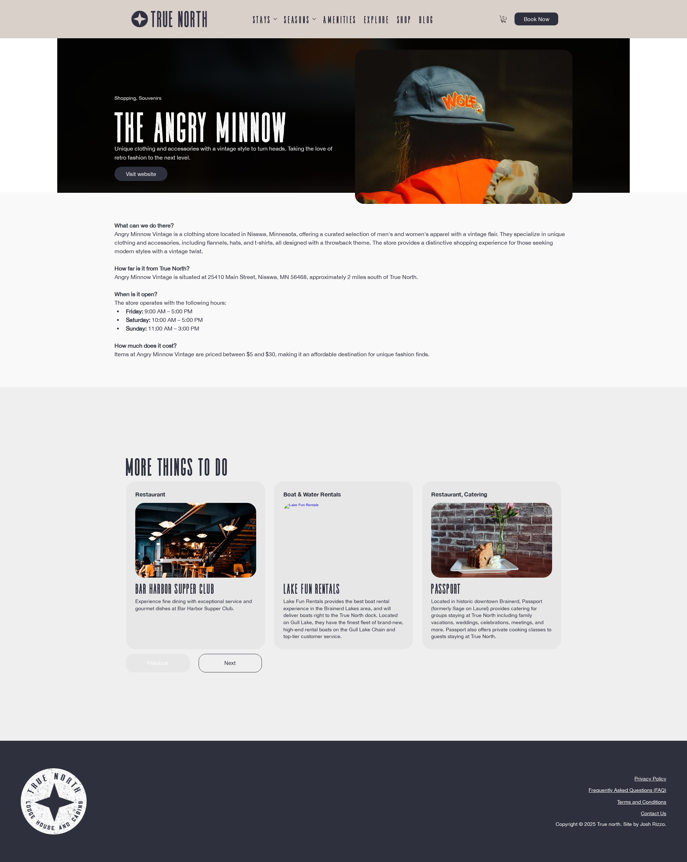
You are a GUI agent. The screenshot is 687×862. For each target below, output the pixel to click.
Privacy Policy (650, 779)
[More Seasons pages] (314, 19)
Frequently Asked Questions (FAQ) (627, 790)
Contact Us (653, 813)
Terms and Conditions (641, 802)
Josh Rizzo (652, 824)
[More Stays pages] (275, 19)
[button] (504, 19)
